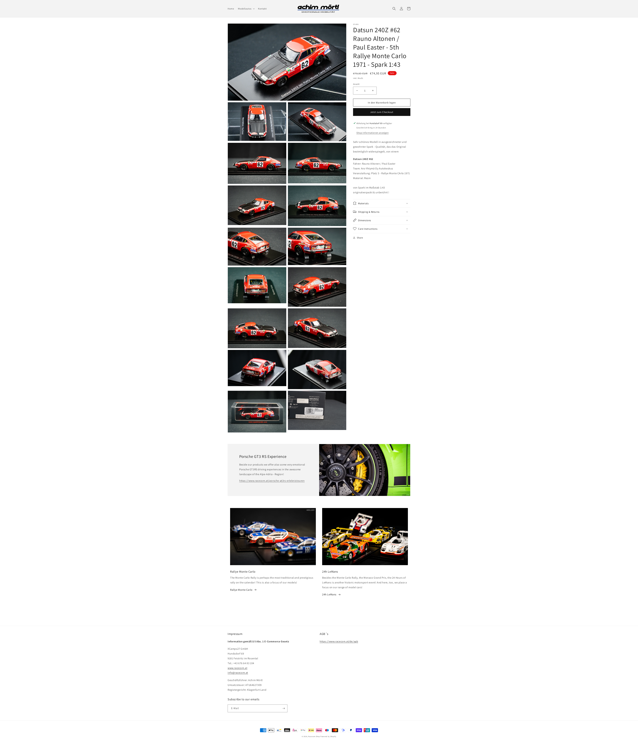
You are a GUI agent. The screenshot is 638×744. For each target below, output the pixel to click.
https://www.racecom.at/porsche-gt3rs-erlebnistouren (272, 480)
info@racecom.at (238, 672)
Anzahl (356, 84)
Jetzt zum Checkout (381, 111)
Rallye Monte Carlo (241, 590)
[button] (246, 8)
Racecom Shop (314, 736)
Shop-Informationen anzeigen (372, 132)
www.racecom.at (237, 668)
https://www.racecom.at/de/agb (339, 641)
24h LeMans (329, 594)
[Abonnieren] (283, 708)
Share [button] (360, 237)
